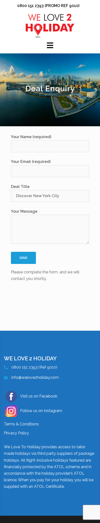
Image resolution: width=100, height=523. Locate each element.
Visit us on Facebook (38, 396)
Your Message (24, 211)
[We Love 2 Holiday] (50, 25)
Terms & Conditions (21, 424)
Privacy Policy (16, 433)
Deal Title (20, 186)
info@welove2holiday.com (35, 377)
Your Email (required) (30, 161)
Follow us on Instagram (41, 410)
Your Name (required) (31, 137)
